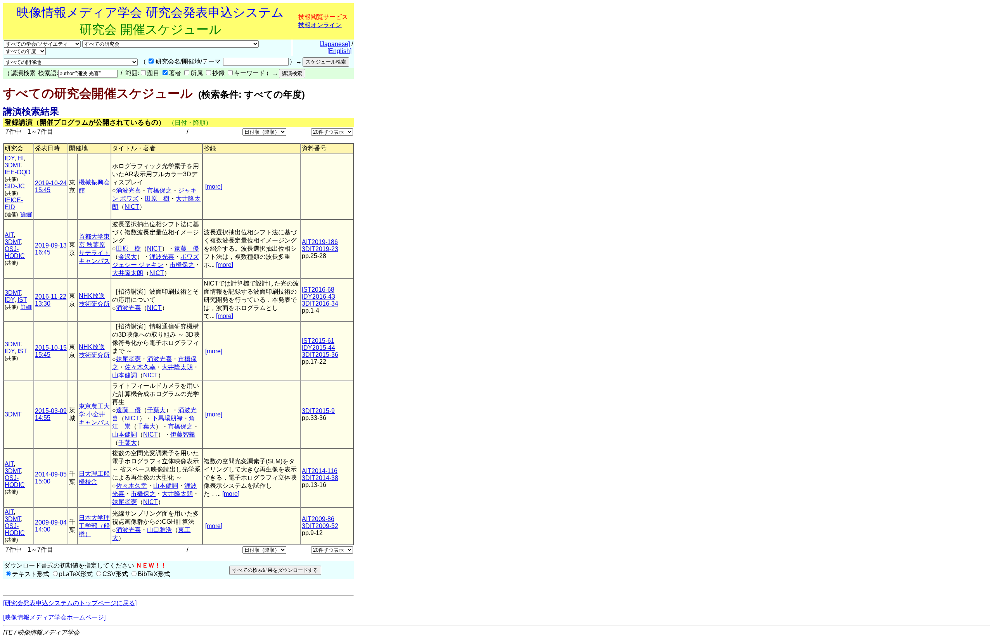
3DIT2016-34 (320, 303)
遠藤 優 (186, 248)
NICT (132, 206)
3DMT (13, 165)
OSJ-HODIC (15, 252)
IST (22, 299)
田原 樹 (157, 198)
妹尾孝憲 (128, 359)
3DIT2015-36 (320, 354)
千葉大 (156, 410)
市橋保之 (159, 190)
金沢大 (127, 256)
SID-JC (15, 186)
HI (20, 158)
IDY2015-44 (318, 347)
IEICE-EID (14, 203)
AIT (9, 235)
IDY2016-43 (318, 296)
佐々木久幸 (140, 367)
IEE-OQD (18, 172)
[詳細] (26, 214)
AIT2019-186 (320, 242)
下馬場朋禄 (167, 418)
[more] (213, 186)
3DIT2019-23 (320, 249)
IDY (9, 158)
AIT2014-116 (319, 471)
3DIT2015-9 (318, 411)
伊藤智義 (182, 434)
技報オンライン (320, 25)
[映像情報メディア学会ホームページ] (54, 617)
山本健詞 (124, 375)
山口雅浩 (159, 529)
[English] (339, 51)
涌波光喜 (128, 190)
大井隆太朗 (127, 273)
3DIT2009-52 (320, 526)
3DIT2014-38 (320, 478)
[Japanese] (335, 44)
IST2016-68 (318, 289)
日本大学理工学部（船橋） (94, 525)
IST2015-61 (318, 340)
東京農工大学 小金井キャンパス (94, 414)
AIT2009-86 (318, 519)
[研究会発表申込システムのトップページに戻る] (70, 603)
